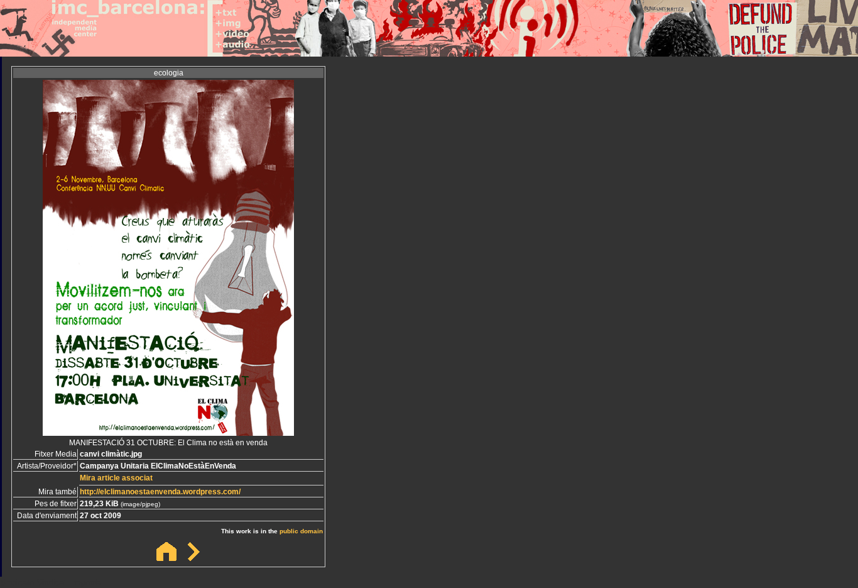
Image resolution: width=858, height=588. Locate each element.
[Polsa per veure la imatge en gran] (168, 432)
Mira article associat (116, 478)
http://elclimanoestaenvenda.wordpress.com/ (160, 491)
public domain (301, 531)
